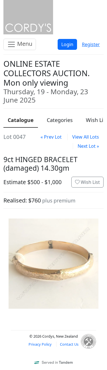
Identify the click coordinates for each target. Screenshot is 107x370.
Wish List (90, 182)
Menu (24, 44)
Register (91, 44)
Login (67, 44)
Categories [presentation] (60, 120)
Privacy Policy (40, 344)
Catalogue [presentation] (21, 120)
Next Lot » (88, 146)
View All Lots (85, 137)
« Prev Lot (51, 137)
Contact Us (69, 344)
